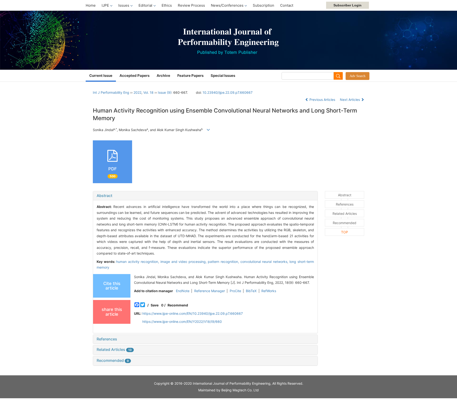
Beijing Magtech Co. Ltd (240, 390)
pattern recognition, (224, 262)
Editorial (145, 5)
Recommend (178, 305)
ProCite (235, 291)
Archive (163, 75)
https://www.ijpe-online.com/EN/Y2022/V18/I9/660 (182, 321)
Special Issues (223, 75)
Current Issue (100, 75)
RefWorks (268, 291)
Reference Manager (209, 291)
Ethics (167, 5)
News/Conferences (227, 5)
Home (91, 5)
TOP (344, 232)
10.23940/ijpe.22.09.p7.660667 (228, 92)
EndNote (182, 291)
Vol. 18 (148, 92)
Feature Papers (190, 75)
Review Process (191, 5)
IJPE (105, 5)
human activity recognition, (138, 262)
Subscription (263, 5)
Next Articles (350, 100)
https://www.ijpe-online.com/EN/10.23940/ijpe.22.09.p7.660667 (192, 313)
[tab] (205, 195)
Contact (286, 5)
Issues (123, 5)
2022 (137, 92)
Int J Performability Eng (111, 92)
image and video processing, (184, 262)
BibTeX (251, 291)
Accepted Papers (134, 75)
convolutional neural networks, (265, 262)
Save (155, 305)
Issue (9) (164, 92)
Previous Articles (322, 100)
